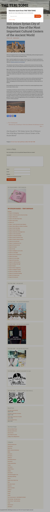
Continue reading (12, 19)
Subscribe (38, 16)
